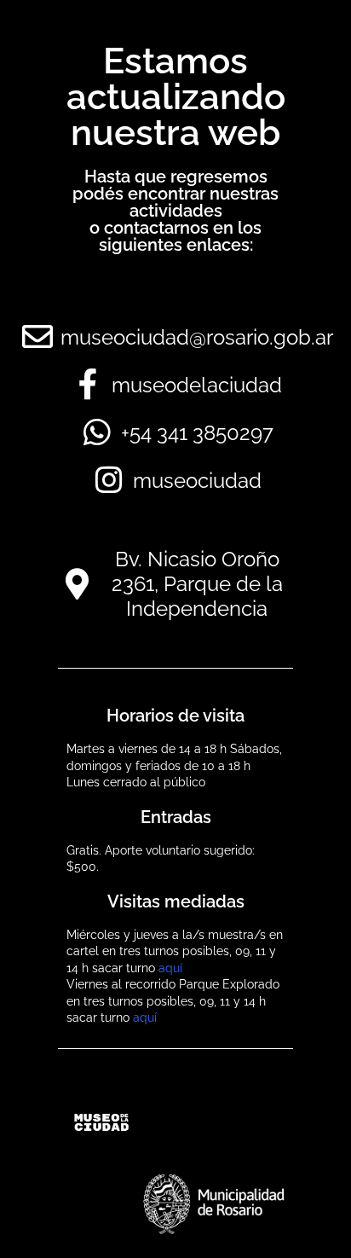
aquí (170, 968)
